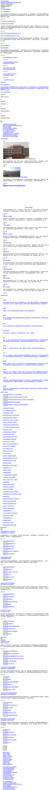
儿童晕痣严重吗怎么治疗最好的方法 (11, 653)
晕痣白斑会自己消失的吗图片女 (10, 651)
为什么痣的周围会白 (5, 11)
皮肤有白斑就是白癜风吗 (8, 566)
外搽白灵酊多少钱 (7, 633)
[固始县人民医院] (14, 207)
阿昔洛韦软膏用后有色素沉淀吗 (10, 601)
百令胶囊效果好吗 (7, 604)
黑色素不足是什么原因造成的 (9, 734)
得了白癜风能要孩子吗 (8, 548)
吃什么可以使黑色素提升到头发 (10, 715)
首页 (2, 2)
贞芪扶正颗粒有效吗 (7, 599)
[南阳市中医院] (16, 158)
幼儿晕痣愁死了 (6, 676)
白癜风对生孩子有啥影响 (8, 553)
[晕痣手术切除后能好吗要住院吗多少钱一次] (11, 33)
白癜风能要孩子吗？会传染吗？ (8, 532)
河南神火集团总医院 (7, 269)
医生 (6, 2)
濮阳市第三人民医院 (7, 233)
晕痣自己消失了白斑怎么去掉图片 (10, 136)
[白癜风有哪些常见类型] (6, 557)
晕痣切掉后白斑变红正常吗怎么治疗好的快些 (13, 658)
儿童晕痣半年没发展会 (22, 397)
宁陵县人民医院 (6, 225)
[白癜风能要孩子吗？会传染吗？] (8, 531)
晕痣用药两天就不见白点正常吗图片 (11, 133)
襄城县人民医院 (6, 278)
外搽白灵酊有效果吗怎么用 (9, 628)
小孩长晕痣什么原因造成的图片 (8, 668)
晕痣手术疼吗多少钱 (7, 684)
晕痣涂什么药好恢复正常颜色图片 (10, 681)
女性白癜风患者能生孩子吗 (9, 543)
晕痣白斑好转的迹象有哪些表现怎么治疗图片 (13, 656)
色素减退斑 (15, 2)
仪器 (8, 2)
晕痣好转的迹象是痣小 (23, 404)
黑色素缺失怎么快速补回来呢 (7, 720)
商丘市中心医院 (6, 260)
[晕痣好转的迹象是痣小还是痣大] (10, 62)
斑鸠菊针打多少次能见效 (8, 621)
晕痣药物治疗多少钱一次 (8, 663)
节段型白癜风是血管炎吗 (8, 546)
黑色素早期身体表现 (7, 702)
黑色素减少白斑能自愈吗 (8, 737)
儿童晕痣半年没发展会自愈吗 (7, 23)
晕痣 (12, 2)
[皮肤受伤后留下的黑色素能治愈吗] (9, 692)
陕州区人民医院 (23, 177)
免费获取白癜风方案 (5, 6)
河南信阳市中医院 (7, 242)
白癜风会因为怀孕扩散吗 (8, 541)
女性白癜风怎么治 (7, 574)
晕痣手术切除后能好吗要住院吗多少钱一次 (10, 35)
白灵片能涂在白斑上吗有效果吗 (10, 631)
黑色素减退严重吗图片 (8, 707)
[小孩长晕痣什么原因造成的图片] (8, 667)
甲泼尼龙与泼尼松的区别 (8, 596)
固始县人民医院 (29, 207)
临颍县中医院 (6, 251)
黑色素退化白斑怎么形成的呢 (9, 739)
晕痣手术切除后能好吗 (28, 399)
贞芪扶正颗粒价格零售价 (8, 594)
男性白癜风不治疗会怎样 (8, 577)
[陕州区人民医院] (11, 177)
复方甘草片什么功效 (5, 611)
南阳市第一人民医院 (7, 216)
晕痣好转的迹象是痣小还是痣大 (10, 57)
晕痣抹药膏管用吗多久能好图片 (10, 135)
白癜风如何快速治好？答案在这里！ (11, 551)
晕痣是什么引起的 (5, 642)
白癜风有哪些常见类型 (6, 558)
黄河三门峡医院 (6, 286)
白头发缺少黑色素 (7, 710)
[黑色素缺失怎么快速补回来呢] (8, 718)
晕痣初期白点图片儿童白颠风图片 (10, 686)
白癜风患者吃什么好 (7, 579)
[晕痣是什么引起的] (5, 641)
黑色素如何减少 (6, 729)
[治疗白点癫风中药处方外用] (9, 73)
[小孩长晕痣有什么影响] (8, 79)
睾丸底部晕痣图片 (7, 679)
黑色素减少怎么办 (7, 742)
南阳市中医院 (32, 158)
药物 (10, 2)
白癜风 (19, 2)
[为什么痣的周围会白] (6, 9)
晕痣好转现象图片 (5, 47)
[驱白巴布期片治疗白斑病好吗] (8, 583)
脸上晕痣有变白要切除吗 (8, 63)
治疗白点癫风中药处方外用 (9, 69)
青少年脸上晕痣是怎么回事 (9, 689)
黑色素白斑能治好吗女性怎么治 (10, 705)
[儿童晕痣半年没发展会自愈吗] (8, 21)
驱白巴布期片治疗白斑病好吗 (7, 584)
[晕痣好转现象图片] (5, 45)
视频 (4, 2)
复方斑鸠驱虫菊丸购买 (8, 623)
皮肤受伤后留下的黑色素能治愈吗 (8, 694)
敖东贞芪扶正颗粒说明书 (8, 606)
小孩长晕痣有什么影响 (8, 75)
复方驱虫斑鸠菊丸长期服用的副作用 (11, 626)
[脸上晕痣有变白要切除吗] (9, 68)
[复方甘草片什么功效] (6, 610)
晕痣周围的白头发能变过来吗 (9, 661)
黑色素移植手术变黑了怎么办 (9, 712)
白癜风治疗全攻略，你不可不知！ (10, 572)
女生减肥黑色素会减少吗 (8, 732)
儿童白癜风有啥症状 (7, 569)
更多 (7, 138)
